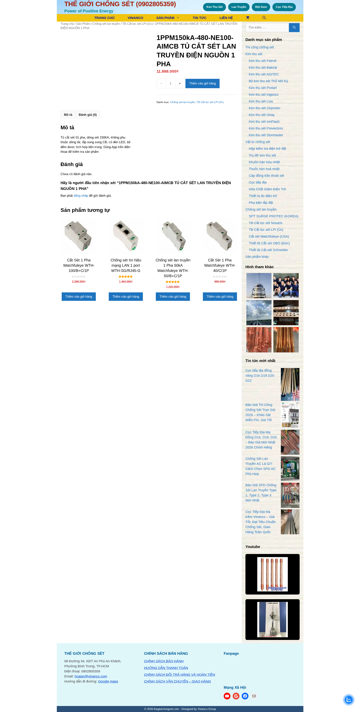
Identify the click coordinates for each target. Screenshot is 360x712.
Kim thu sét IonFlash (264, 121)
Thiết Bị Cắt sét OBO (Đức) (269, 243)
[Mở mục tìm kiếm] (264, 18)
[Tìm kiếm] (294, 27)
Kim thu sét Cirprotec (264, 108)
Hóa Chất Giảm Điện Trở (267, 189)
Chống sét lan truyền (106, 23)
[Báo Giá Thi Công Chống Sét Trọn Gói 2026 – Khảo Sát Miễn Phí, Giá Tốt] (290, 416)
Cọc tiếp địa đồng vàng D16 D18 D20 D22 (259, 375)
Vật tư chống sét (257, 142)
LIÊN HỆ (226, 18)
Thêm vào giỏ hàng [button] (78, 296)
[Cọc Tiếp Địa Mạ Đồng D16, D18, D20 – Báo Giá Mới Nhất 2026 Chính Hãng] (290, 443)
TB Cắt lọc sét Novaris (265, 223)
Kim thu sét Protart (263, 88)
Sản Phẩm (83, 23)
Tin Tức (199, 18)
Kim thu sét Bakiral (263, 67)
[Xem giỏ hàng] (247, 18)
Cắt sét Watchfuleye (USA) (269, 236)
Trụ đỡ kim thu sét (262, 155)
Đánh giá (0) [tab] (88, 115)
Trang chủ (67, 23)
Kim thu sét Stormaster (266, 135)
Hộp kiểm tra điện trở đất (267, 149)
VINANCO (135, 18)
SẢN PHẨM (165, 18)
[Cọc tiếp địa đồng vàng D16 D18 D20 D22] (290, 385)
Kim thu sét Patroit (262, 61)
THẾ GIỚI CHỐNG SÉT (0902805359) (120, 4)
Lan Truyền (239, 6)
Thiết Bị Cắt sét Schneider (268, 250)
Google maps (108, 681)
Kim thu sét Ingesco (263, 94)
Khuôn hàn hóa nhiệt (264, 162)
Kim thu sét (253, 54)
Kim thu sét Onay (262, 115)
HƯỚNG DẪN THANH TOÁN (166, 668)
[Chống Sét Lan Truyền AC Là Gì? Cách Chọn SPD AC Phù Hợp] (290, 469)
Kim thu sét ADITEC (264, 74)
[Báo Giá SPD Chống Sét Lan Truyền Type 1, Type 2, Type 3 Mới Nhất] (290, 496)
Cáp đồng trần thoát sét (266, 176)
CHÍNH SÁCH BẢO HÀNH (164, 661)
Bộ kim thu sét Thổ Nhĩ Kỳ (268, 81)
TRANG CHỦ (104, 18)
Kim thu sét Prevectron (266, 128)
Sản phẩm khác (257, 257)
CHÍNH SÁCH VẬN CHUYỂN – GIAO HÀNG (177, 681)
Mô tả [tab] (68, 115)
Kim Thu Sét (214, 6)
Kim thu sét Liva (261, 101)
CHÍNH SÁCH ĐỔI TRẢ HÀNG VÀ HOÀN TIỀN (179, 675)
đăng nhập (81, 195)
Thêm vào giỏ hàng (202, 83)
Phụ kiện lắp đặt (261, 203)
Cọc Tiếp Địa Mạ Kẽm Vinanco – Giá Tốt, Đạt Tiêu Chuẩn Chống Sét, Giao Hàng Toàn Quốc (260, 522)
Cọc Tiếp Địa (284, 6)
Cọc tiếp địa (258, 182)
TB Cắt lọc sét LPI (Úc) (137, 23)
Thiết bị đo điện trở (263, 196)
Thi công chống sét (259, 47)
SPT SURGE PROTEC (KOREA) (273, 216)
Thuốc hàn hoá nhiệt (264, 169)
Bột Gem (261, 6)
